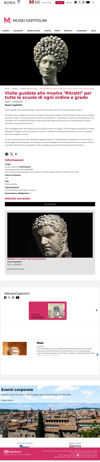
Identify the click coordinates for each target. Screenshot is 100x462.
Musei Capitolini (30, 20)
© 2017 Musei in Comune (67, 455)
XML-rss (94, 457)
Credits (68, 457)
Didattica (68, 31)
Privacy (81, 455)
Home (7, 88)
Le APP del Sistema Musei (37, 316)
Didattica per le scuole (29, 88)
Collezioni (18, 31)
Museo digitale (33, 31)
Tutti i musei (46, 3)
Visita (93, 31)
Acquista (59, 3)
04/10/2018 (66, 351)
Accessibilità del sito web (81, 457)
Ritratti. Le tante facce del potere (26, 259)
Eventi (57, 31)
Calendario (81, 31)
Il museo (5, 31)
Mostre (47, 31)
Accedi (69, 3)
